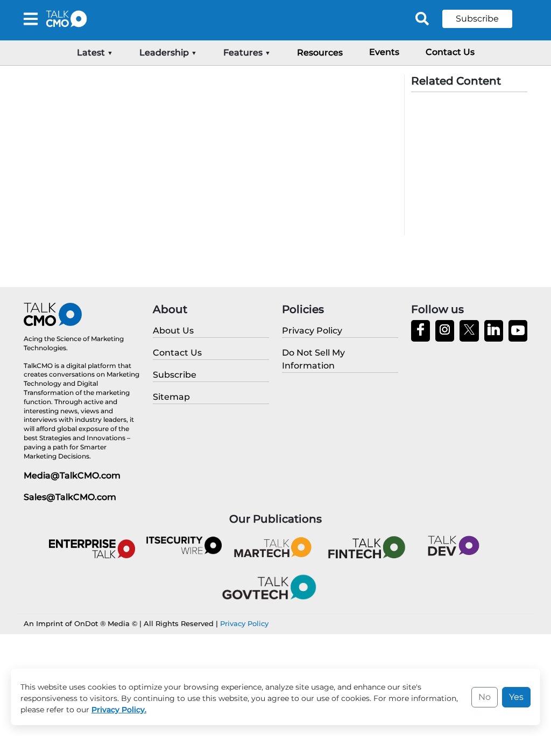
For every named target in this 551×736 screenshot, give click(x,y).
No (484, 697)
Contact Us (450, 52)
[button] (485, 19)
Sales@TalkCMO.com (70, 497)
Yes (516, 697)
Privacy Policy (244, 623)
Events (384, 52)
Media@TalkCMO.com (72, 475)
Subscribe (477, 18)
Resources (320, 52)
